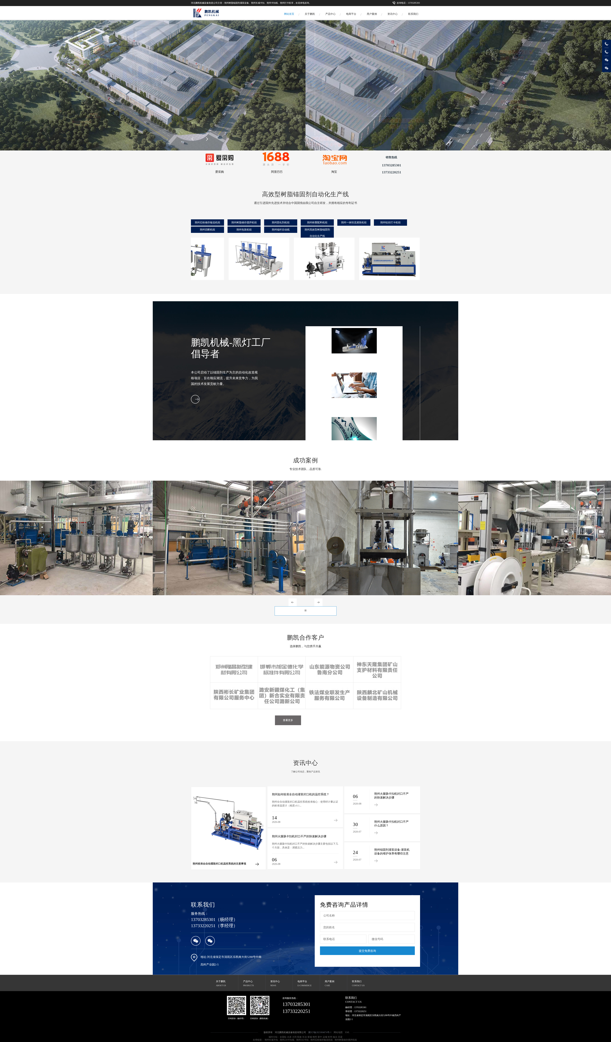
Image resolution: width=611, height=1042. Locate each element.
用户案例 (372, 14)
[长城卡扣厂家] (197, 13)
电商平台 (302, 981)
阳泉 (299, 1037)
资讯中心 (392, 14)
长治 (304, 1037)
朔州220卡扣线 (287, 1040)
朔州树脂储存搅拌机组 (244, 222)
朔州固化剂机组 (281, 222)
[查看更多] (306, 611)
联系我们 (413, 14)
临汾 (335, 1037)
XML (347, 1032)
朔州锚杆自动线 (281, 229)
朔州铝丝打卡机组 (390, 222)
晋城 (309, 1037)
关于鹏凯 (310, 14)
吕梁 (340, 1037)
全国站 (283, 1037)
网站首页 (289, 14)
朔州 (315, 1037)
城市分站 (273, 1037)
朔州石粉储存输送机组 (207, 222)
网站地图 (338, 1032)
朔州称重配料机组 (317, 222)
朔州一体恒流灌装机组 (354, 222)
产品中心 (330, 14)
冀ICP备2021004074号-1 (319, 1032)
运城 (325, 1037)
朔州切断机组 (207, 229)
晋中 (320, 1037)
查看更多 (288, 720)
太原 (289, 1037)
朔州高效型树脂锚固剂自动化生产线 (317, 232)
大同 (294, 1037)
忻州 (330, 1037)
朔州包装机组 (244, 229)
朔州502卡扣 (302, 1040)
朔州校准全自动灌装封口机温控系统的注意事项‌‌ (219, 863)
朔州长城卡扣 (271, 1040)
